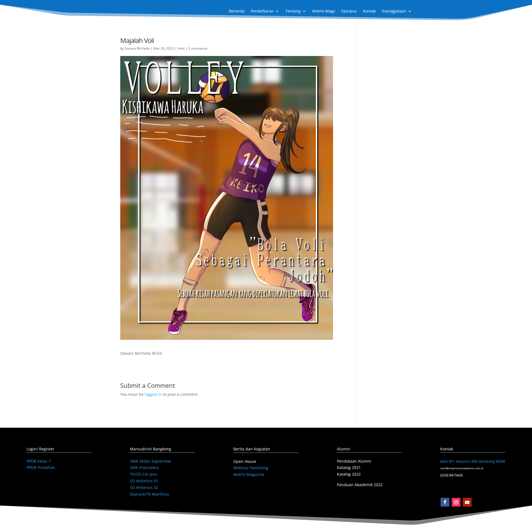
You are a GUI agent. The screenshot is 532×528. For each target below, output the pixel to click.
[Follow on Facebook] (445, 502)
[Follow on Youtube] (467, 502)
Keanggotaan (394, 11)
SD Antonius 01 (144, 480)
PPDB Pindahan (41, 467)
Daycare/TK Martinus (149, 494)
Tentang (293, 11)
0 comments (198, 48)
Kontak (369, 11)
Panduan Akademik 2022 (360, 484)
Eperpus (349, 11)
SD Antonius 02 (144, 487)
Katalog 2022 (349, 474)
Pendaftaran (262, 11)
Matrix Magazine (248, 474)
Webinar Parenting (250, 467)
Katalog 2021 (349, 467)
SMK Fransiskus (144, 467)
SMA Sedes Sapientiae (150, 461)
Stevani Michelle (137, 48)
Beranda (237, 11)
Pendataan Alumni (354, 461)
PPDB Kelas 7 (39, 461)
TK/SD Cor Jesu (143, 474)
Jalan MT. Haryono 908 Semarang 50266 (472, 461)
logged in (153, 394)
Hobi (181, 48)
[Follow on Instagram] (456, 502)
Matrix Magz (323, 11)
